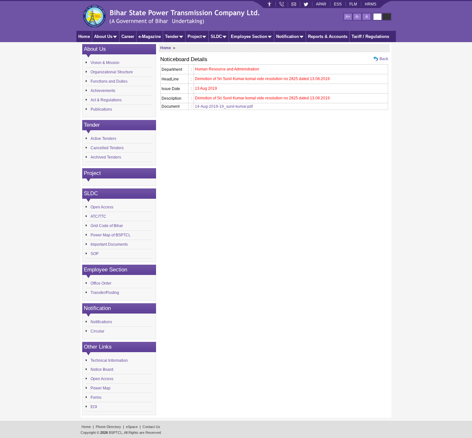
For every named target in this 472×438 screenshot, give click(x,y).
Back (384, 59)
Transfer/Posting (105, 292)
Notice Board (102, 369)
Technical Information (109, 360)
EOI (94, 407)
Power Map (100, 388)
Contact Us (151, 427)
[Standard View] (377, 17)
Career (127, 36)
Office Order (101, 283)
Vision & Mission (105, 62)
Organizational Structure (112, 72)
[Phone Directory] (281, 4)
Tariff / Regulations (370, 36)
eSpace (132, 427)
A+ (347, 16)
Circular (97, 331)
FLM (353, 4)
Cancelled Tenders (107, 148)
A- (357, 16)
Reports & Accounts (327, 36)
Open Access (102, 207)
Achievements (103, 90)
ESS (338, 4)
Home (84, 36)
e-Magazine (149, 36)
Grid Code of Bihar (107, 226)
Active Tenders (103, 138)
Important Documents (109, 244)
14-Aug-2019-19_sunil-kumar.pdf (224, 106)
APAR (321, 4)
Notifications (101, 322)
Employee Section (249, 36)
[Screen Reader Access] (269, 4)
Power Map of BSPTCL (111, 235)
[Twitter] (306, 4)
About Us (103, 36)
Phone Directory (108, 427)
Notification (287, 36)
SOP (95, 253)
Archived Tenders (106, 157)
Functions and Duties (109, 81)
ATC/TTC (98, 216)
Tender (172, 36)
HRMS (370, 4)
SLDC (216, 36)
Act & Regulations (106, 100)
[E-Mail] (294, 4)
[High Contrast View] (386, 17)
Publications (101, 109)
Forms (96, 397)
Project (195, 36)
